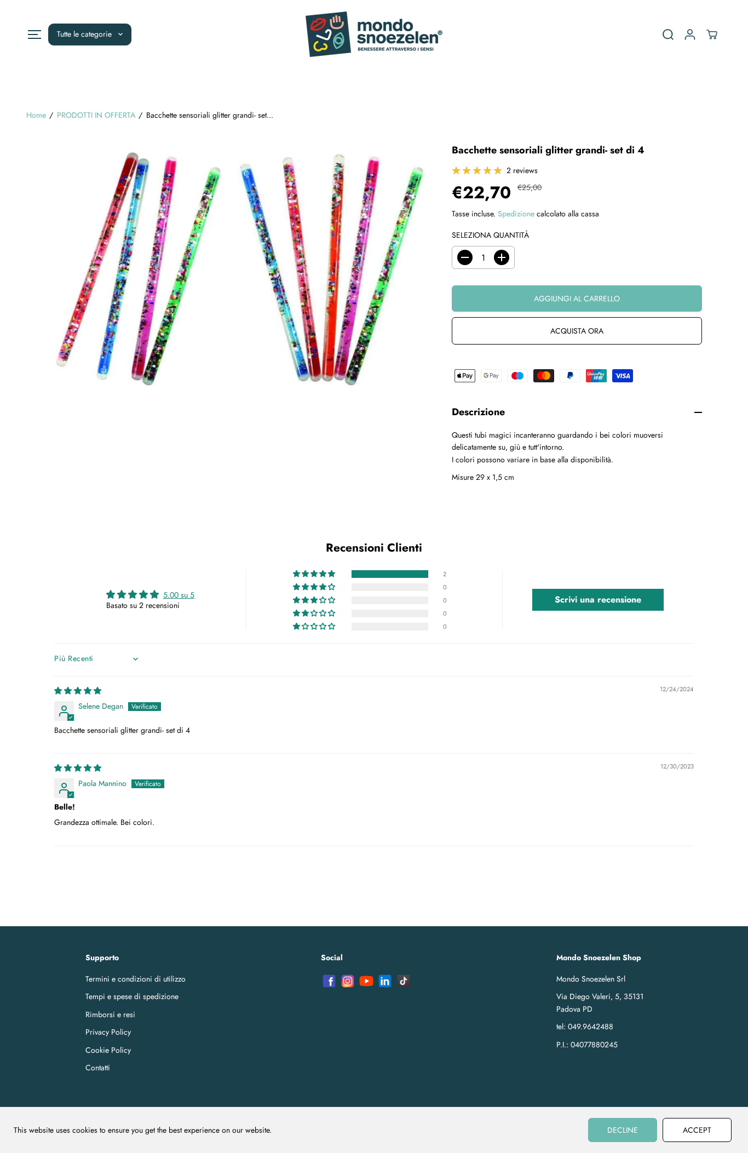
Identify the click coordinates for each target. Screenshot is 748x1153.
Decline (622, 1130)
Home (36, 115)
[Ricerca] (668, 34)
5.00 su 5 (178, 594)
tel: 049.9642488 (584, 1026)
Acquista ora (576, 330)
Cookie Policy (108, 1050)
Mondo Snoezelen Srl (590, 978)
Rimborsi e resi (110, 1014)
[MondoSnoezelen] (374, 34)
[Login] (690, 34)
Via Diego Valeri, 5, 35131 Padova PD (599, 1002)
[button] (34, 34)
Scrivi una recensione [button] (598, 599)
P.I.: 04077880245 (587, 1044)
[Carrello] (712, 34)
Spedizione (516, 213)
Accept (697, 1130)
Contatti (97, 1067)
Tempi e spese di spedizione (132, 996)
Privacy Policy (108, 1031)
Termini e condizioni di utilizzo (135, 978)
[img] (77, 690)
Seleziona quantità (490, 235)
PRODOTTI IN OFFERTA (96, 115)
